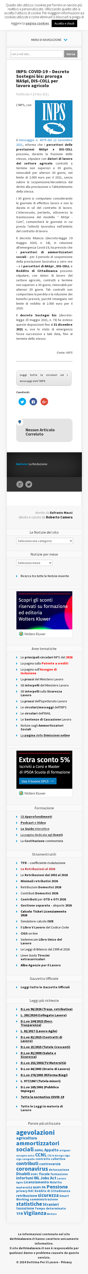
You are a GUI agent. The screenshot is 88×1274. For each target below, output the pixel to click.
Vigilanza (35, 1213)
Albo (41, 965)
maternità (24, 1187)
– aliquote (46, 905)
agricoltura (26, 1138)
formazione (59, 1174)
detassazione (59, 1170)
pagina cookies (37, 23)
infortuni (24, 1178)
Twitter (28, 484)
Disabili (23, 1173)
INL (37, 1178)
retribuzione (26, 1195)
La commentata (42, 841)
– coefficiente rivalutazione (43, 863)
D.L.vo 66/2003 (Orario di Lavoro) (45, 1069)
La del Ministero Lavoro (42, 679)
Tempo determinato (50, 1208)
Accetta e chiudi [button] (64, 23)
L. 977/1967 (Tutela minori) (41, 1081)
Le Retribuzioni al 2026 (38, 869)
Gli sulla (41, 693)
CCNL (41, 1155)
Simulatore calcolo (37, 921)
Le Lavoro (46, 719)
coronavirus (32, 1168)
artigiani (64, 1150)
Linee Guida (35, 957)
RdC (31, 1191)
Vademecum (41, 941)
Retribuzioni (41, 887)
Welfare (52, 1214)
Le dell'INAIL (36, 713)
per (43, 899)
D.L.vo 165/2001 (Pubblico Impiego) (40, 1089)
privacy (21, 1191)
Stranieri (51, 1204)
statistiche (29, 1203)
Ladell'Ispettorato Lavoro (44, 701)
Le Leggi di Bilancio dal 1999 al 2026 (45, 949)
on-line (29, 933)
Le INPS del (47, 657)
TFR (19, 1213)
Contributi (39, 893)
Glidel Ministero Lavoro (45, 685)
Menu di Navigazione (46, 39)
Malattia (56, 1182)
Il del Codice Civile (45, 927)
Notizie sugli (42, 727)
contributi (27, 1163)
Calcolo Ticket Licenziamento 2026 (43, 913)
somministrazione (44, 1199)
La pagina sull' (39, 671)
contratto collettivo (50, 1159)
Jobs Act (48, 1178)
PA (44, 1187)
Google (19, 484)
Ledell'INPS (44, 707)
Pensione (57, 1186)
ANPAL (39, 1150)
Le (44, 875)
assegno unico (25, 1155)
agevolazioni (35, 1132)
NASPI (37, 1187)
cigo (67, 1155)
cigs (19, 1159)
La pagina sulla (44, 663)
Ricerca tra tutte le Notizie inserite (45, 576)
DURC (34, 1174)
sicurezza (48, 1195)
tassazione (25, 1208)
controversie (50, 1164)
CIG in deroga (55, 1155)
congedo (28, 1159)
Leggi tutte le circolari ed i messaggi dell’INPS (44, 378)
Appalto (51, 1150)
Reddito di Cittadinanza (52, 1191)
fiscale (44, 1174)
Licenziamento (36, 1182)
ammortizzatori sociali (37, 1146)
